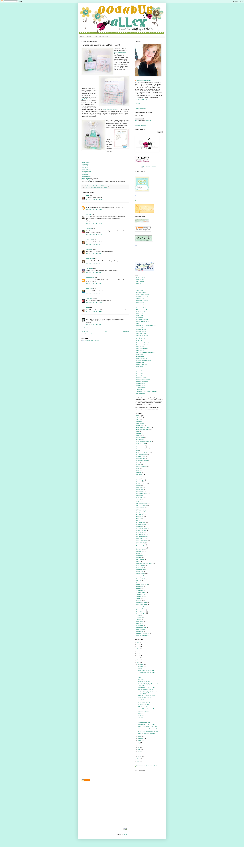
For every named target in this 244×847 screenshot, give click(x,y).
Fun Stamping (140, 474)
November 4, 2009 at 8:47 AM (93, 293)
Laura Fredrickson (86, 169)
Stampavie (139, 588)
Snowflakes (141, 715)
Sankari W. (89, 214)
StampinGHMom (140, 383)
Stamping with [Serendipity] (143, 379)
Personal (138, 557)
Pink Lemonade (140, 350)
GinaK (138, 478)
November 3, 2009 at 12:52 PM (94, 234)
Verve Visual (139, 623)
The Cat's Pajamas (141, 612)
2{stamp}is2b (139, 290)
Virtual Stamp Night (141, 627)
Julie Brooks (139, 327)
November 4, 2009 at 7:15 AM (93, 283)
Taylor (87, 307)
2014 (138, 651)
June (139, 745)
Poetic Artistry (139, 354)
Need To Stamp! (140, 339)
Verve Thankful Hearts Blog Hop (146, 670)
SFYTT (138, 577)
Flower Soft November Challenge (146, 733)
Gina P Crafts (139, 315)
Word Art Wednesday (141, 635)
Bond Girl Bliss (140, 302)
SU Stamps (139, 600)
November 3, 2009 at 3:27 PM (93, 253)
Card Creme (139, 306)
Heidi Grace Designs (141, 484)
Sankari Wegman (86, 176)
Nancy (87, 195)
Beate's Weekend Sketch (142, 429)
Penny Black (139, 555)
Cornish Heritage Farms (142, 449)
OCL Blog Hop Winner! (144, 681)
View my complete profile (141, 99)
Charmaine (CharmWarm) (93, 185)
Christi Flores (89, 298)
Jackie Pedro (85, 166)
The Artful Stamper (141, 610)
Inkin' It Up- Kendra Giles (142, 321)
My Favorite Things (141, 522)
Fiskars (138, 468)
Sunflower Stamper (141, 385)
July (139, 743)
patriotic (138, 553)
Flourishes (139, 470)
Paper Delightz (140, 346)
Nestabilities (94, 187)
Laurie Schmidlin (86, 171)
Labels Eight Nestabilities (110, 109)
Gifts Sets (88, 187)
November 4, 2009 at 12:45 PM (94, 312)
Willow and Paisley (141, 393)
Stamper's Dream (140, 372)
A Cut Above (139, 418)
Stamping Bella (140, 596)
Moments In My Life (141, 333)
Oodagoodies (139, 532)
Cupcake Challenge (141, 454)
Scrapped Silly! (140, 362)
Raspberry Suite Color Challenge (145, 563)
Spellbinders (139, 586)
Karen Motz (84, 174)
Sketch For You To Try (142, 584)
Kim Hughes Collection (142, 503)
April (139, 749)
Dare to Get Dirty (140, 458)
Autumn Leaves (140, 425)
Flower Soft (139, 472)
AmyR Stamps (140, 423)
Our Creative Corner (141, 536)
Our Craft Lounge (140, 534)
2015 (138, 649)
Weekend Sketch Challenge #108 (146, 672)
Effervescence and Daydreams (144, 310)
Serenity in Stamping (141, 364)
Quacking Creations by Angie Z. (144, 360)
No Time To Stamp (141, 341)
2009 (138, 662)
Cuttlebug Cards (140, 456)
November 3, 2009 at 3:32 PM (93, 263)
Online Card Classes (141, 530)
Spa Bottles (84, 99)
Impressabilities (140, 491)
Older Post (126, 331)
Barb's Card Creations (142, 300)
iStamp (138, 323)
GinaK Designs (140, 480)
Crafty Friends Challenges (143, 453)
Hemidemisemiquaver (142, 319)
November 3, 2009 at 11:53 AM (94, 209)
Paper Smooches (140, 546)
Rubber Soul (139, 567)
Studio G (138, 598)
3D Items (138, 416)
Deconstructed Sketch (142, 460)
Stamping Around (140, 594)
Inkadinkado (139, 495)
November (141, 666)
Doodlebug (139, 464)
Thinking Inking (140, 389)
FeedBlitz (148, 120)
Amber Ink (139, 421)
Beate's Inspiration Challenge (144, 427)
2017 (138, 644)
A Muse (138, 420)
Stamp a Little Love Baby (142, 368)
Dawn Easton (89, 268)
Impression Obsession (142, 493)
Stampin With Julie (141, 374)
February (140, 754)
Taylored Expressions (120, 52)
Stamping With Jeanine (142, 381)
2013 (138, 653)
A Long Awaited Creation (142, 294)
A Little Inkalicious (141, 292)
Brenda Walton (140, 437)
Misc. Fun (138, 513)
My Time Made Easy (141, 524)
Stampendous (140, 590)
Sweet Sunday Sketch (142, 606)
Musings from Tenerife (142, 335)
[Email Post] (108, 185)
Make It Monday (140, 507)
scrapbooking (139, 571)
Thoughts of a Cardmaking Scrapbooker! (146, 391)
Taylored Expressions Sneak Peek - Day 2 (148, 729)
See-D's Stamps (140, 575)
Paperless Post (140, 549)
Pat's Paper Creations (142, 348)
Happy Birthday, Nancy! (144, 704)
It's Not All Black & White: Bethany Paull (146, 325)
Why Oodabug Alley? (101, 36)
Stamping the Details (141, 377)
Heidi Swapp (139, 317)
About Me (89, 36)
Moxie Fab (139, 518)
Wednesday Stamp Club (142, 633)
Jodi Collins (84, 167)
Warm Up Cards (140, 629)
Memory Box (139, 509)
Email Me (137, 103)
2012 (138, 655)
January (140, 756)
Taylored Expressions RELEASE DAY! (147, 726)
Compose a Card (140, 447)
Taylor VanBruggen (86, 180)
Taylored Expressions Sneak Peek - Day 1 (148, 731)
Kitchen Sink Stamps (141, 505)
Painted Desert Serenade (142, 343)
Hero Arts (138, 485)
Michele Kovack (90, 277)
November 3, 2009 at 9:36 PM (93, 272)
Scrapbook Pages (141, 569)
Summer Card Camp (141, 602)
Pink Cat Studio (140, 281)
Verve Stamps (139, 283)
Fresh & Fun (139, 313)
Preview (137, 120)
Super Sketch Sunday (142, 604)
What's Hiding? (142, 679)
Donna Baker (85, 164)
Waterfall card (139, 631)
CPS (137, 451)
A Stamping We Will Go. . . (143, 296)
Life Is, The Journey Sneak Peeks (146, 695)
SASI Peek (140, 717)
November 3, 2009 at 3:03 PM (93, 244)
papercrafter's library (141, 548)
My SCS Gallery (140, 277)
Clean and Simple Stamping (143, 441)
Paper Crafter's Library (142, 540)
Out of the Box (141, 700)
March (139, 751)
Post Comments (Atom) (94, 334)
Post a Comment (88, 328)
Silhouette (139, 581)
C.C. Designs (139, 439)
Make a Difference (141, 331)
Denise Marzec (85, 162)
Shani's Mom (139, 366)
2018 (138, 642)
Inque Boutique (140, 497)
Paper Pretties (140, 279)
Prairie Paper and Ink (141, 358)
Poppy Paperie (140, 356)
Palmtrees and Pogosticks (143, 345)
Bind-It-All (138, 433)
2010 (138, 660)
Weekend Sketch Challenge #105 (146, 724)
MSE (137, 520)
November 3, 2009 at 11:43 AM (94, 200)
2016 (138, 646)
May (139, 747)
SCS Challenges (140, 573)
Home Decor (139, 487)
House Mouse (140, 489)
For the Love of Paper (141, 311)
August (140, 740)
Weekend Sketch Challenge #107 (146, 687)
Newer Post (85, 331)
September (141, 738)
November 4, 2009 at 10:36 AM (94, 302)
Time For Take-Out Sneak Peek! (146, 720)
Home (82, 36)
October (140, 736)
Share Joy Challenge (141, 579)
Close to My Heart (141, 443)
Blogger (125, 834)
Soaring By (140, 713)
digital (137, 462)
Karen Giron (84, 173)
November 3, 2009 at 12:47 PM (94, 223)
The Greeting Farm (141, 614)
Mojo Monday (139, 516)
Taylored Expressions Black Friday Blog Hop (149, 675)
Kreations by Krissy (141, 329)
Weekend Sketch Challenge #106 (146, 709)
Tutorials (138, 619)
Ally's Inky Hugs (140, 298)
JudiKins (138, 499)
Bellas (138, 431)
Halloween (139, 482)
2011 (138, 657)
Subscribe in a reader (140, 125)
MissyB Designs (140, 515)
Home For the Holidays (144, 702)
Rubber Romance (141, 565)
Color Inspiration (140, 445)
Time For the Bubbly (143, 706)
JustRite (138, 501)
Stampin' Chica (140, 376)
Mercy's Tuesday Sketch (142, 511)
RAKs (137, 561)
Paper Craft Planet (141, 538)
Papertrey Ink (139, 551)
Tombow (138, 615)
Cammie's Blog (140, 304)
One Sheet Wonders (141, 528)
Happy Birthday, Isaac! (143, 711)
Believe (140, 668)
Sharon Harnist (85, 178)
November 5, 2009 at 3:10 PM (93, 324)
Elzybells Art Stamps (141, 466)
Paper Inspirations (141, 542)
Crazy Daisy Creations (142, 308)
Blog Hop (138, 435)
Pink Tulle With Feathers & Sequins (145, 352)
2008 (138, 759)
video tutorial (139, 625)
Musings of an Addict (141, 337)
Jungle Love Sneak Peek (144, 697)
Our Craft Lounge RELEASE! (145, 689)
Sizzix (137, 583)
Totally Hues (139, 617)
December (141, 664)
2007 (138, 761)
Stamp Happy (139, 370)
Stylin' (139, 677)
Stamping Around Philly (144, 722)
